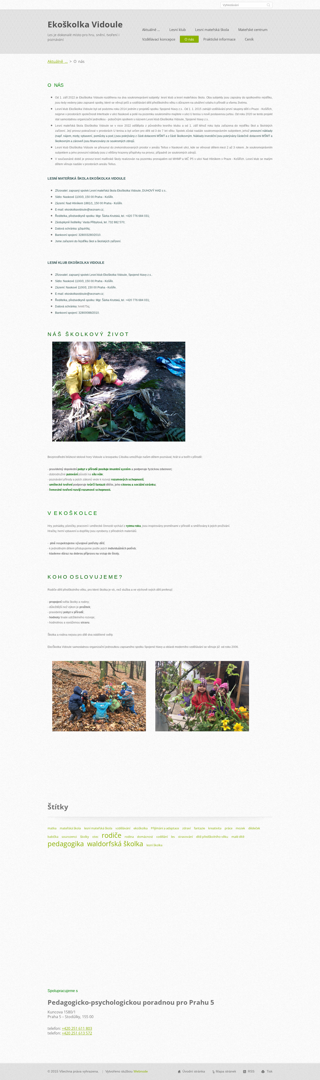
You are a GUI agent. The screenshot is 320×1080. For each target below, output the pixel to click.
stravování (185, 837)
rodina (129, 837)
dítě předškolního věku (212, 837)
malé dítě (237, 837)
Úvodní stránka (193, 1071)
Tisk (269, 1071)
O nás (189, 39)
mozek (240, 828)
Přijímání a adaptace (165, 828)
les (173, 837)
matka (52, 828)
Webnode (141, 1071)
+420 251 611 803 (77, 1028)
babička (53, 837)
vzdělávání (122, 828)
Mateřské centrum (253, 29)
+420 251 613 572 (77, 1033)
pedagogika (66, 843)
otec (95, 837)
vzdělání (162, 837)
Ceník (249, 39)
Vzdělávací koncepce (158, 39)
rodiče (111, 835)
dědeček (254, 828)
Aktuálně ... (151, 29)
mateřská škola (70, 828)
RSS (251, 1071)
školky (84, 837)
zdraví (186, 828)
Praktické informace (219, 39)
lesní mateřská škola (98, 828)
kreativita (214, 828)
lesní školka (154, 845)
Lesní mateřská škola (212, 29)
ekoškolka (141, 828)
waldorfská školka (115, 843)
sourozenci (69, 837)
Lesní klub (177, 29)
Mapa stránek (226, 1071)
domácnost (145, 837)
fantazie (199, 828)
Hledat (268, 5)
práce (228, 828)
